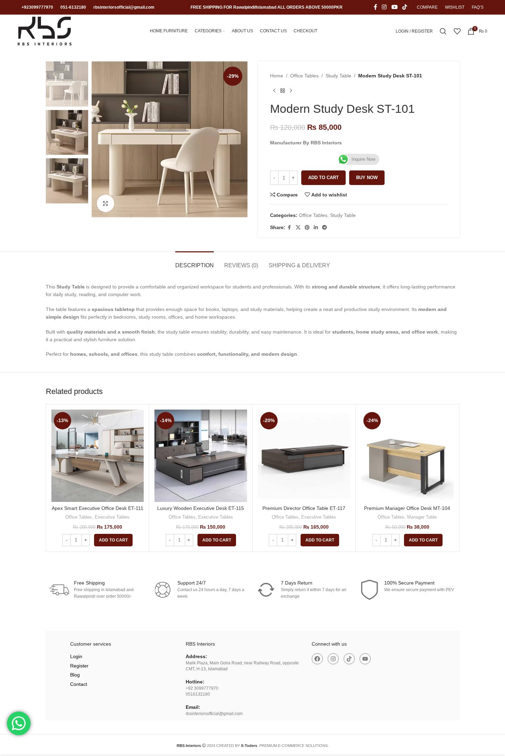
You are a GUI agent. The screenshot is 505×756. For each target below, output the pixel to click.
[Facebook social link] (375, 7)
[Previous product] (274, 90)
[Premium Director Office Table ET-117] (304, 456)
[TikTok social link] (404, 7)
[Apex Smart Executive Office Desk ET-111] (97, 456)
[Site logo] (44, 30)
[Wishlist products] (457, 31)
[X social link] (298, 227)
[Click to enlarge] (105, 203)
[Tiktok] (349, 658)
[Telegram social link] (324, 227)
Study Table (338, 75)
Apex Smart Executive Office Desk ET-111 (97, 508)
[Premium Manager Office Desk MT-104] (407, 456)
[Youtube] (365, 658)
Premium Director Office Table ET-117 (303, 508)
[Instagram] (333, 658)
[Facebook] (317, 658)
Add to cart (323, 177)
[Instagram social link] (384, 7)
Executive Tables (112, 517)
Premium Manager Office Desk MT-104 (407, 508)
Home (276, 75)
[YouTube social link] (394, 7)
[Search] (443, 31)
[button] (113, 540)
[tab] (194, 261)
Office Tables (304, 75)
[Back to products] (282, 90)
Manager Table (422, 517)
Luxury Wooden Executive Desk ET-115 (200, 508)
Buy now (367, 177)
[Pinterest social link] (307, 227)
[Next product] (291, 90)
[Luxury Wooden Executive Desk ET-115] (200, 456)
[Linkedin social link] (316, 227)
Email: (193, 707)
